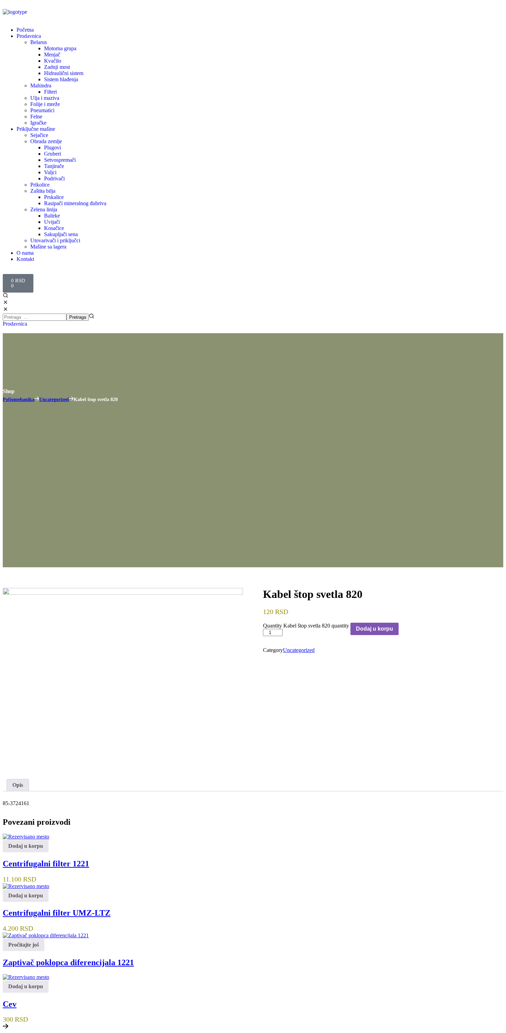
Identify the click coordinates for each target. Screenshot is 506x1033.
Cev (10, 1004)
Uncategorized (54, 399)
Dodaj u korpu (374, 629)
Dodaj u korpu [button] (25, 846)
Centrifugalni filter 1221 (46, 863)
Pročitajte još (23, 945)
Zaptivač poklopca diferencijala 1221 (68, 962)
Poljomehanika (18, 399)
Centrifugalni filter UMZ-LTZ (56, 912)
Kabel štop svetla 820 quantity (316, 626)
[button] (253, 299)
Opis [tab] (17, 785)
